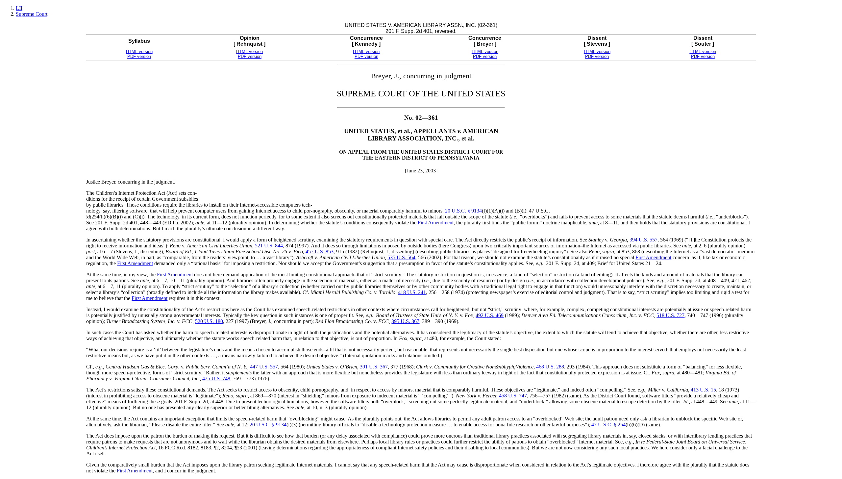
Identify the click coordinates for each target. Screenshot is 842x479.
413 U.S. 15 (703, 389)
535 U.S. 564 (401, 257)
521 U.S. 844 (269, 245)
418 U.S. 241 (412, 292)
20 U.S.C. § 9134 (463, 211)
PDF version (139, 56)
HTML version (139, 51)
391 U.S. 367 (374, 366)
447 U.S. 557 (264, 366)
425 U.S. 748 (216, 378)
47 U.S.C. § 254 (608, 424)
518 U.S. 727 (670, 315)
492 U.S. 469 (490, 315)
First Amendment (436, 222)
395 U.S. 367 (405, 321)
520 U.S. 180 (209, 321)
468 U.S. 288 (550, 366)
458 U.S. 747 (513, 395)
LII (19, 8)
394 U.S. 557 (643, 239)
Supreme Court (31, 14)
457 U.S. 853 (320, 251)
